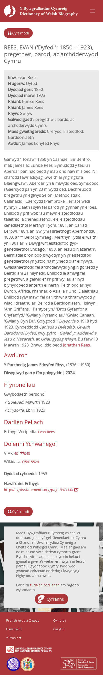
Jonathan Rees (76, 345)
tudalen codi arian (45, 585)
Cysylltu (58, 629)
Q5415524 (30, 461)
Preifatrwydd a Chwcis (22, 620)
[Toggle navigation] (92, 10)
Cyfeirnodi (20, 33)
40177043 (22, 453)
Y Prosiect (13, 638)
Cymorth (59, 620)
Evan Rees (46, 431)
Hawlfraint (14, 629)
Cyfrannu (55, 599)
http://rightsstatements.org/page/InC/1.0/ (39, 489)
